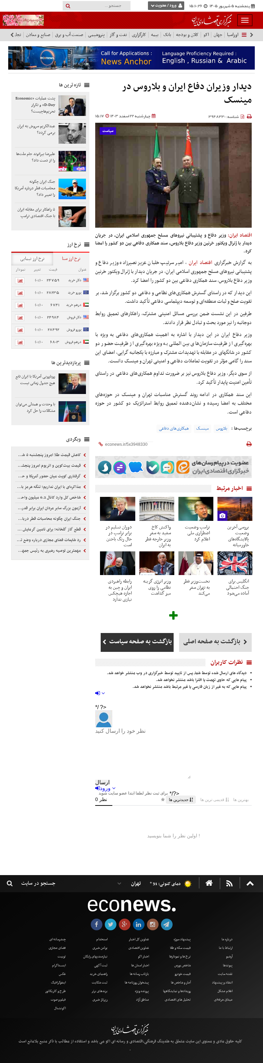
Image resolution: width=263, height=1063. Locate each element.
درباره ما (227, 939)
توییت (62, 956)
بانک (167, 35)
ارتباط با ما (226, 948)
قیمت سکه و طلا (180, 948)
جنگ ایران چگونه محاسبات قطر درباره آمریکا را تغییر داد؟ (48, 518)
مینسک (202, 428)
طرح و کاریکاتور (55, 991)
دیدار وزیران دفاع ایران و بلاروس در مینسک (187, 93)
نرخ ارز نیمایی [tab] (32, 259)
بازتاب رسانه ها (139, 974)
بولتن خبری (100, 948)
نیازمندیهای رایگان (95, 956)
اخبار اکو (143, 956)
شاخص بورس (182, 965)
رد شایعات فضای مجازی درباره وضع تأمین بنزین (48, 540)
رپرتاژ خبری (100, 1000)
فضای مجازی (57, 948)
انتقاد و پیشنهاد (222, 983)
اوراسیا (232, 35)
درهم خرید (74, 305)
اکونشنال (60, 1008)
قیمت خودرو (183, 974)
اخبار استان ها (140, 965)
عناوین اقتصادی (138, 948)
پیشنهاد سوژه (182, 939)
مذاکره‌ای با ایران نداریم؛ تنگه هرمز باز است (48, 486)
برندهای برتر (99, 991)
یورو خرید (75, 292)
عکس (62, 974)
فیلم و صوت (58, 1000)
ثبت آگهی (101, 965)
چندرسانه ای (57, 939)
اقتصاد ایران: (240, 235)
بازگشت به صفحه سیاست (140, 641)
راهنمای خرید (99, 974)
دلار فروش (74, 317)
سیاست (107, 131)
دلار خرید (75, 280)
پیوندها (228, 965)
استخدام (102, 939)
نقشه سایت (225, 974)
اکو (206, 35)
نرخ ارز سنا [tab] (71, 259)
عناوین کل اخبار (139, 939)
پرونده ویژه (142, 991)
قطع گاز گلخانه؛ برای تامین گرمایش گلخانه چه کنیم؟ (48, 529)
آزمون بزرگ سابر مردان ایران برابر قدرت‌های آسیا (48, 508)
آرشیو (229, 956)
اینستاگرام (59, 965)
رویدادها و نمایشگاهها (177, 991)
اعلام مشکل (225, 991)
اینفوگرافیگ (58, 983)
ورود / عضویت (165, 5)
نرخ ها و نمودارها (180, 956)
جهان (218, 35)
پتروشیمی (96, 35)
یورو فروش (74, 329)
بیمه (155, 35)
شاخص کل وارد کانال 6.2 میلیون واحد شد (48, 497)
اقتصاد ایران (200, 262)
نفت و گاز (118, 35)
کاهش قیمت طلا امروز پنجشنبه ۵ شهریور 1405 (48, 455)
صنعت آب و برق (69, 35)
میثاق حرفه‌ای (223, 1000)
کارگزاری (139, 35)
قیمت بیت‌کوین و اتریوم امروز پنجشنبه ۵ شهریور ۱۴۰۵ (48, 465)
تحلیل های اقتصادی (178, 1000)
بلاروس (221, 428)
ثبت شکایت (100, 983)
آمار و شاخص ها (181, 983)
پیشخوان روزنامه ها (137, 983)
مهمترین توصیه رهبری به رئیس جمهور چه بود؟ (48, 550)
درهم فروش (73, 342)
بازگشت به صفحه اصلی (212, 641)
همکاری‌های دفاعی (174, 428)
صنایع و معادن (38, 35)
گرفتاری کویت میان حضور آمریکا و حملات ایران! (48, 476)
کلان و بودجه (187, 35)
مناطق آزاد (142, 1000)
